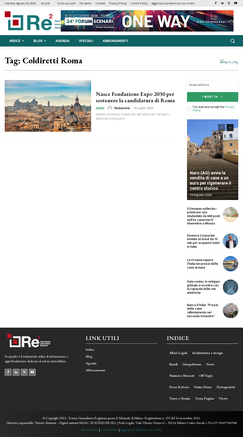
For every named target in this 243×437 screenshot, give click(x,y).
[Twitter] (229, 3)
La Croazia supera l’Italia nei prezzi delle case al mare (202, 263)
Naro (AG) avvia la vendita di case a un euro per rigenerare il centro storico (210, 180)
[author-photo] (110, 108)
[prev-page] (221, 127)
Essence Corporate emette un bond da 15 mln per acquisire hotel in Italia (203, 241)
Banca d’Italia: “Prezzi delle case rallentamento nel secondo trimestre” (202, 310)
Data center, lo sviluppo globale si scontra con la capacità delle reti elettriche (203, 287)
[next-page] (230, 127)
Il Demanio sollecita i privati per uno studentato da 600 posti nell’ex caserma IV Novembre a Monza (203, 216)
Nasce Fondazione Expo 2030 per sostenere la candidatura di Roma (135, 97)
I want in (210, 96)
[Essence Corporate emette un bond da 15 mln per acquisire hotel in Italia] (230, 241)
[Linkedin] (222, 3)
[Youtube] (235, 3)
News (100, 108)
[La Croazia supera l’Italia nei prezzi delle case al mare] (230, 263)
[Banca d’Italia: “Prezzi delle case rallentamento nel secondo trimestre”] (230, 310)
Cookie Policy (109, 430)
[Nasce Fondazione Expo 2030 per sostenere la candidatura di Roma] (48, 106)
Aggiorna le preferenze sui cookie (141, 430)
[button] (232, 40)
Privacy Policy (89, 430)
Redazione (122, 108)
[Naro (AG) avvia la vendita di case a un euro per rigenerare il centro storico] (212, 159)
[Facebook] (216, 3)
